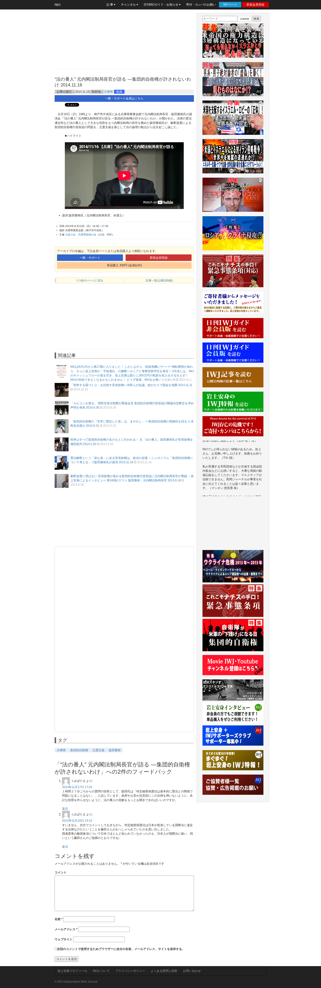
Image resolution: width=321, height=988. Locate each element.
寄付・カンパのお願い (201, 4)
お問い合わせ (192, 970)
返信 (65, 808)
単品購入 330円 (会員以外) (124, 265)
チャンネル (129, 4)
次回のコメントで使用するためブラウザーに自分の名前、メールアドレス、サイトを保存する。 (121, 949)
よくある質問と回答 (164, 970)
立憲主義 (98, 750)
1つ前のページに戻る (90, 280)
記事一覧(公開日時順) (159, 280)
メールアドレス (66, 929)
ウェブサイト (63, 939)
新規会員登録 (255, 4)
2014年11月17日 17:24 (77, 787)
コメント (61, 872)
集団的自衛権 (79, 750)
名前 (58, 919)
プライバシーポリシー (130, 970)
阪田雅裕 (115, 750)
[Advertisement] (124, 39)
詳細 (101, 234)
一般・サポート (90, 257)
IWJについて (101, 970)
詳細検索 (244, 19)
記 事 (110, 4)
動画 (119, 91)
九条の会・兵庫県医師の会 (80, 234)
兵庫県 (108, 91)
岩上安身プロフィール (72, 970)
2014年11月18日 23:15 (77, 820)
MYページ (230, 4)
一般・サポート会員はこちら (124, 98)
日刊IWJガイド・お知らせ (161, 4)
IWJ (57, 4)
